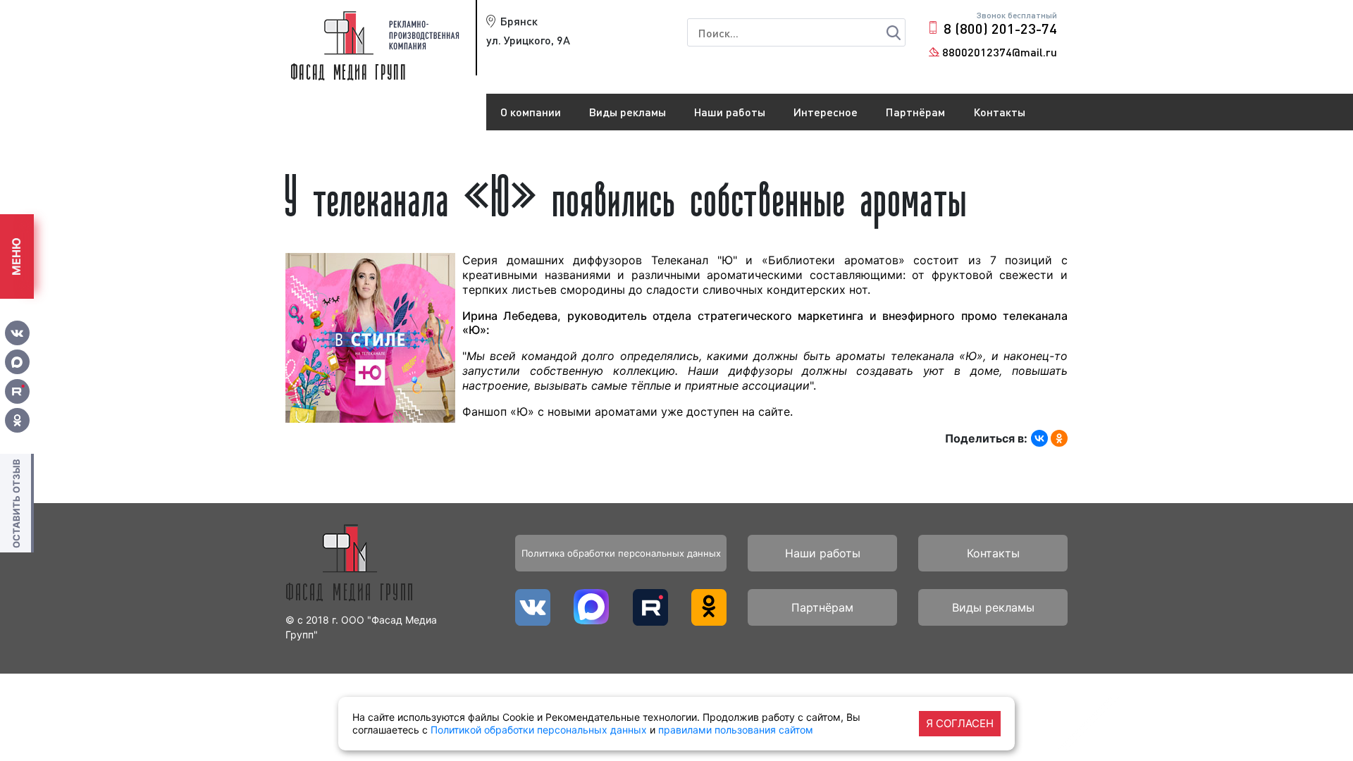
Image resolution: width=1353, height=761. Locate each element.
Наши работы (729, 111)
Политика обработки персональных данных (621, 553)
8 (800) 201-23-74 (1000, 28)
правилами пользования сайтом (735, 730)
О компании (530, 111)
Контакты (999, 111)
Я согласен (960, 723)
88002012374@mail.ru (999, 51)
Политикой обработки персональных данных (539, 730)
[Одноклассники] (1059, 438)
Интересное (825, 111)
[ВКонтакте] (1039, 438)
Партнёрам (915, 111)
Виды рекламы (627, 111)
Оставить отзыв (16, 503)
